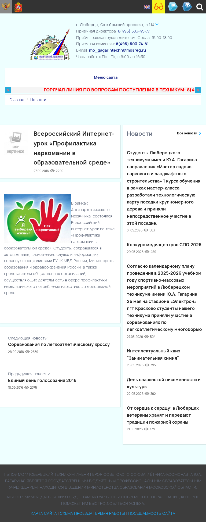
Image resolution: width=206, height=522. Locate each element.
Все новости (187, 133)
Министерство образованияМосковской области (18, 6)
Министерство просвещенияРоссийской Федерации (6, 6)
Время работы (110, 513)
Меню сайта (105, 77)
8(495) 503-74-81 (132, 43)
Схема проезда (76, 513)
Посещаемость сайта (151, 513)
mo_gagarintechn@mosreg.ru (117, 50)
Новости (38, 99)
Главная (16, 99)
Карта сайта (44, 513)
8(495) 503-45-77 (134, 31)
